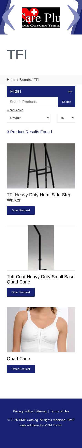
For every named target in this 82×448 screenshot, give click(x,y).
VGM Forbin (53, 425)
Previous (8, 17)
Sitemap (41, 411)
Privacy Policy (23, 411)
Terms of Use (59, 411)
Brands (25, 80)
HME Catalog (28, 420)
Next (73, 17)
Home (12, 80)
